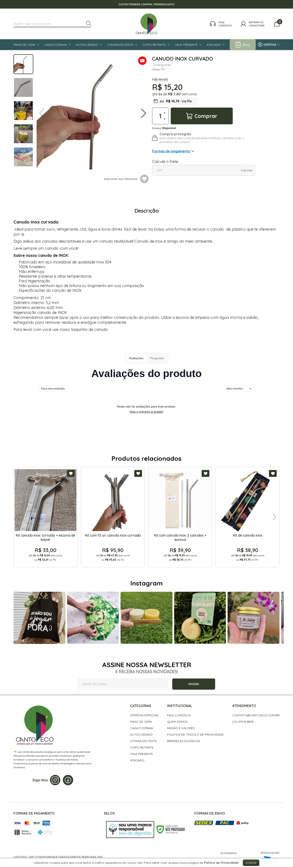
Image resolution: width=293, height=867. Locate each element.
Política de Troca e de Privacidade (195, 734)
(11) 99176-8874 (243, 722)
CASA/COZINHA (141, 728)
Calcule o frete (165, 161)
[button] (142, 60)
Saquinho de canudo (89, 329)
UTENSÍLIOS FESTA (143, 741)
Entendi (251, 863)
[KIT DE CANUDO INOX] (247, 517)
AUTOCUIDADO (141, 734)
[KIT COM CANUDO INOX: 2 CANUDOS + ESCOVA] (180, 517)
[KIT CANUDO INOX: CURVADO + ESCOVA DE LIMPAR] (45, 517)
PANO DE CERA (141, 722)
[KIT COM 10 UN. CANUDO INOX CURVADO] (113, 517)
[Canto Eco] (146, 24)
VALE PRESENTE (141, 754)
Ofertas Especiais (144, 715)
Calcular (247, 170)
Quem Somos (177, 722)
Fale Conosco (179, 715)
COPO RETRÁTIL (142, 747)
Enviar (194, 684)
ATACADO (137, 760)
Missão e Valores (181, 728)
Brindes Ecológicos (183, 741)
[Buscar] (88, 23)
